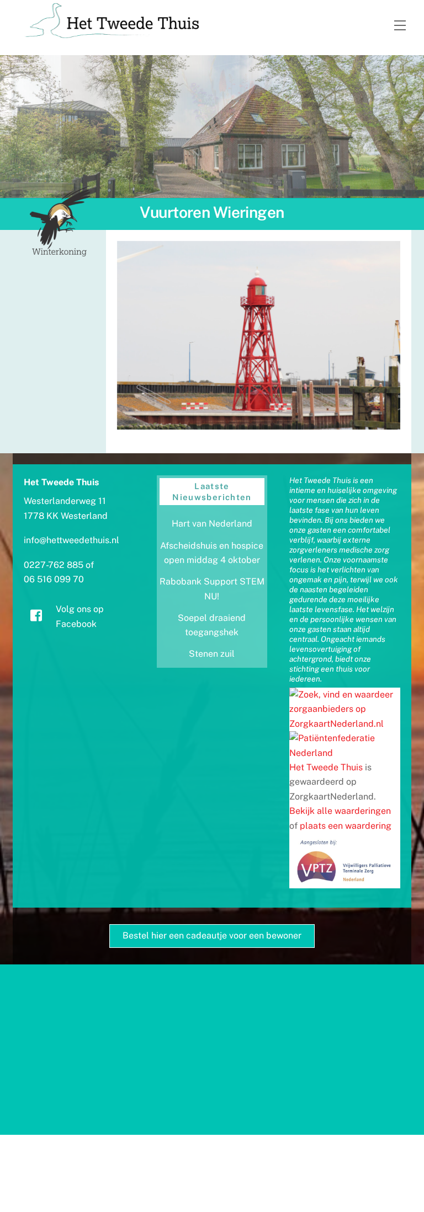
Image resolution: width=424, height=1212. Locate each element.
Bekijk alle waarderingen (340, 811)
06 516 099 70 (54, 579)
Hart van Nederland (212, 523)
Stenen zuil (212, 653)
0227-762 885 (53, 565)
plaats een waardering (345, 825)
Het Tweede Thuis (326, 767)
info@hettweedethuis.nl (71, 540)
